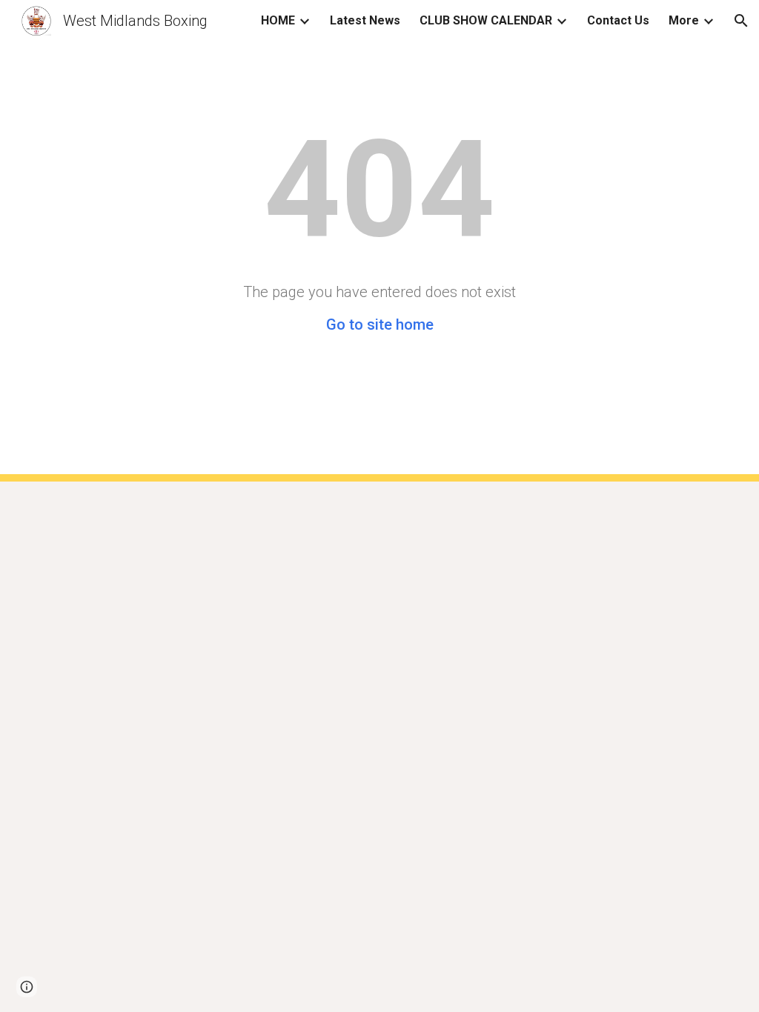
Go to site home (380, 324)
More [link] (684, 20)
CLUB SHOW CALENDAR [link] (486, 20)
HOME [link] (278, 20)
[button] (741, 21)
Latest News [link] (365, 20)
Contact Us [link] (618, 20)
